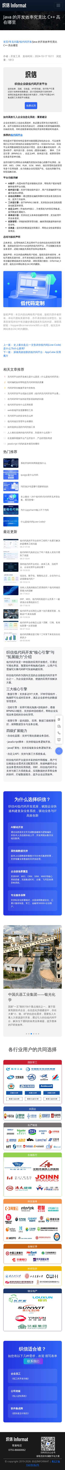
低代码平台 (17, 135)
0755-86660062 (17, 1450)
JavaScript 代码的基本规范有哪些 (21, 443)
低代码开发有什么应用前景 (18, 404)
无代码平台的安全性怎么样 (18, 415)
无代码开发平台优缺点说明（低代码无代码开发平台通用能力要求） (33, 393)
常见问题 (14, 41)
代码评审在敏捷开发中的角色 (19, 387)
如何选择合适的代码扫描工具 (19, 426)
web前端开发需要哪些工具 (18, 410)
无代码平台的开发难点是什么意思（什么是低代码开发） (32, 376)
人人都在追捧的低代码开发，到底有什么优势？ (27, 432)
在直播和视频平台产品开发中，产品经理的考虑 (27, 438)
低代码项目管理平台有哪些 (18, 421)
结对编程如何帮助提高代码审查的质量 (24, 382)
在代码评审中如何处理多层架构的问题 (24, 399)
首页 (5, 41)
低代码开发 (26, 41)
